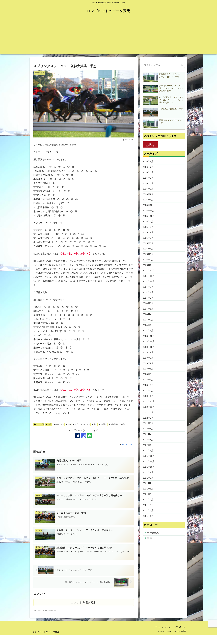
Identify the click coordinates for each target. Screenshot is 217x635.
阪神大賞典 (114, 424)
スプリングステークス (82, 424)
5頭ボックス (59, 424)
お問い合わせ (179, 627)
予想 (95, 424)
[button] (182, 64)
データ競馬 (40, 424)
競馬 (49, 424)
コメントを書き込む (84, 602)
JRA (69, 424)
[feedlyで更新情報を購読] (89, 435)
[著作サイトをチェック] (77, 435)
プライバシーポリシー (163, 627)
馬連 (123, 424)
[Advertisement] (108, 36)
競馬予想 (104, 424)
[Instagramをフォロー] (83, 435)
